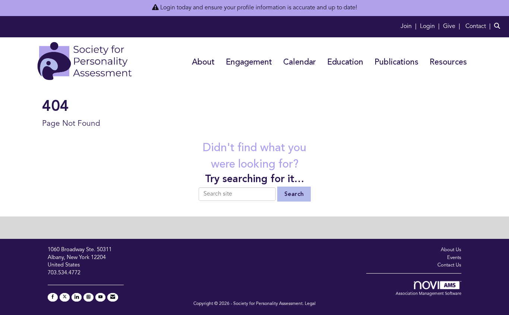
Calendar (299, 62)
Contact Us (449, 265)
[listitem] (409, 26)
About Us (451, 249)
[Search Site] (498, 26)
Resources (448, 62)
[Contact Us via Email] (112, 297)
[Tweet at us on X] (65, 297)
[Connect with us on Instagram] (88, 297)
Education (345, 62)
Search (294, 194)
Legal (310, 304)
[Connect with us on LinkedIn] (77, 297)
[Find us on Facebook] (53, 297)
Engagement (249, 62)
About (203, 62)
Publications (396, 62)
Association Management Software (428, 294)
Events (454, 257)
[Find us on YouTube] (100, 297)
